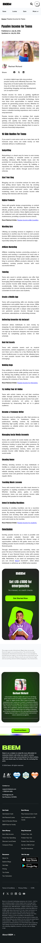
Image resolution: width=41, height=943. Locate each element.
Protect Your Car (26, 838)
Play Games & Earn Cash (29, 814)
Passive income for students (27, 523)
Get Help (5, 865)
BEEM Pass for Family (9, 824)
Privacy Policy (22, 888)
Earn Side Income (8, 834)
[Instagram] (12, 894)
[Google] (20, 894)
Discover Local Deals (9, 841)
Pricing (4, 869)
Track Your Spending (9, 838)
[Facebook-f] (3, 894)
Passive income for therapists (27, 383)
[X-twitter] (7, 894)
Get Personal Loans (8, 817)
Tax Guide (5, 872)
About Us (5, 858)
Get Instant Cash (7, 814)
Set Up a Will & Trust (27, 845)
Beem (17, 561)
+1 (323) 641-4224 (7, 791)
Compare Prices (7, 845)
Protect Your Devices (28, 841)
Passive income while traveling (27, 220)
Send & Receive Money (9, 821)
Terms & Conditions (8, 888)
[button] (31, 4)
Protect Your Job (26, 834)
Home (3, 19)
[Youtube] (24, 894)
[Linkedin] (16, 894)
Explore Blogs (6, 861)
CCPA (32, 888)
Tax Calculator (7, 876)
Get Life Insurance (27, 848)
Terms (33, 926)
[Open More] (38, 11)
